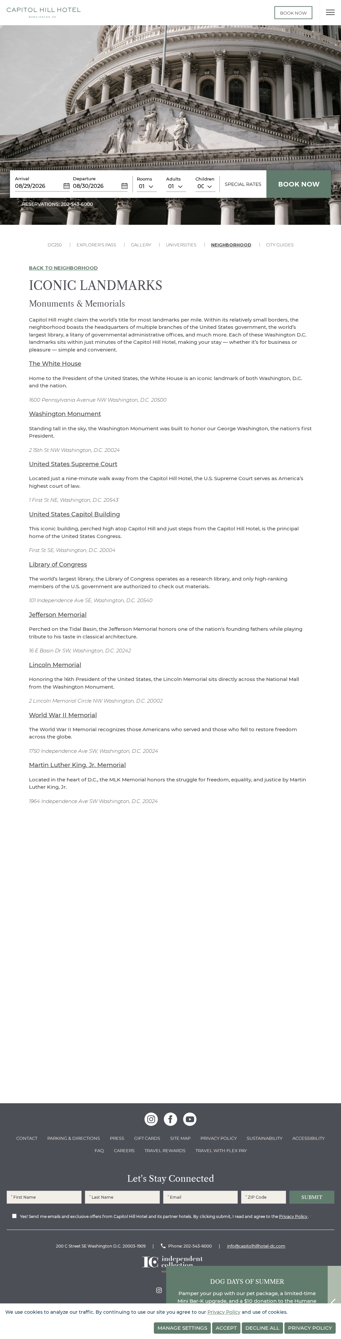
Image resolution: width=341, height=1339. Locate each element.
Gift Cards (147, 1138)
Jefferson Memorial (58, 614)
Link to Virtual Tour (266, 12)
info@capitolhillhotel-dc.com (256, 1246)
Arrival (22, 178)
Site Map (180, 1138)
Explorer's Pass (96, 244)
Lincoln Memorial (55, 665)
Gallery (141, 244)
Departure (84, 178)
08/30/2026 (88, 186)
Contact (26, 1138)
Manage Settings (182, 1328)
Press (117, 1138)
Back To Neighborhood (63, 268)
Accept (226, 1328)
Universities (181, 244)
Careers (124, 1150)
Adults (173, 179)
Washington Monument (65, 414)
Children (204, 179)
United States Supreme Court (73, 464)
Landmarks (170, 885)
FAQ (99, 1150)
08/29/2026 (30, 186)
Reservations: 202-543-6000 (57, 204)
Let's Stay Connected (170, 1178)
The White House (55, 363)
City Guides (280, 244)
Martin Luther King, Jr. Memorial (77, 765)
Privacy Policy (218, 1138)
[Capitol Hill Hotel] (44, 13)
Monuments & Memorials (77, 304)
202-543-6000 (197, 1246)
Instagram (159, 1290)
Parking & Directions (73, 1138)
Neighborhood (231, 244)
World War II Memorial (63, 715)
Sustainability (264, 1138)
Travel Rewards (165, 1150)
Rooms (144, 179)
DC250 (55, 244)
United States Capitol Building (74, 514)
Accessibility (308, 1138)
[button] (256, 994)
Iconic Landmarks (96, 286)
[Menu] (330, 12)
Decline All (262, 1328)
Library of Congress (58, 564)
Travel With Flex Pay (221, 1150)
